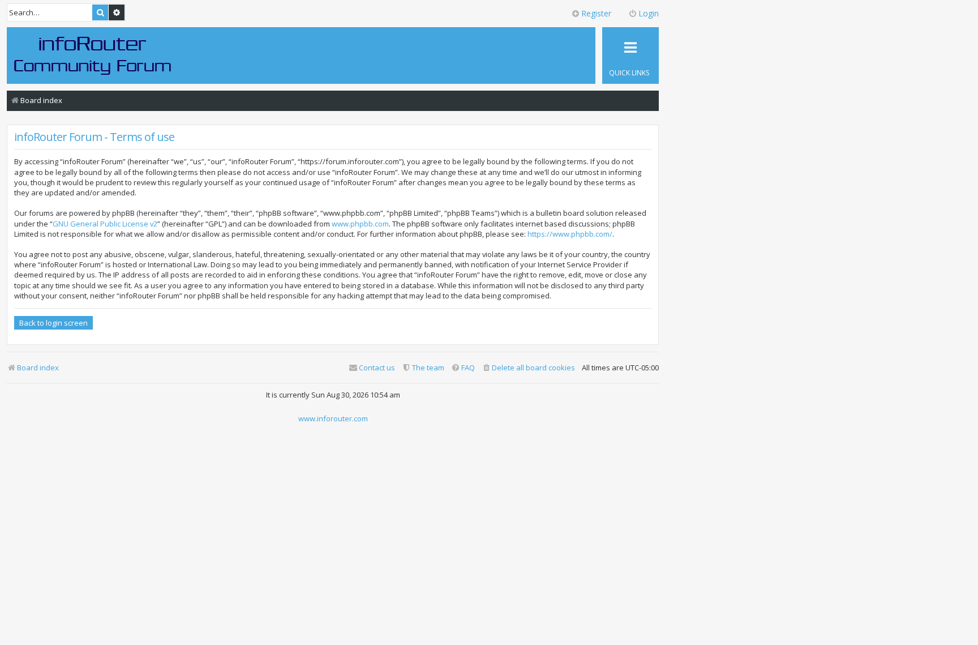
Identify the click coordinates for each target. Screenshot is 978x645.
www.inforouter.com (333, 418)
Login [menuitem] (648, 13)
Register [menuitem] (596, 13)
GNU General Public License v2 (105, 224)
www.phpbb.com (360, 224)
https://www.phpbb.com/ (569, 234)
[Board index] (93, 55)
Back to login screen (53, 323)
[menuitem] (528, 368)
